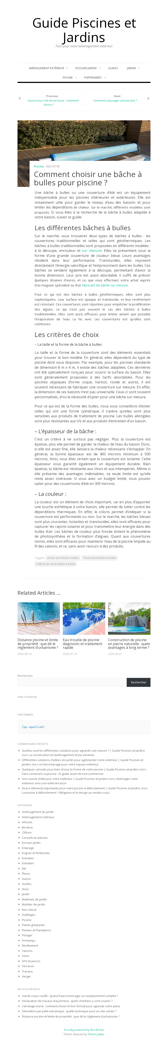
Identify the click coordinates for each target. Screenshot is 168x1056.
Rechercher (25, 676)
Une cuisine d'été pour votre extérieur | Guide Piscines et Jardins (65, 779)
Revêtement (30, 945)
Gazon (26, 879)
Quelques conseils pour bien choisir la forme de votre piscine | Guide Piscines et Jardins (80, 769)
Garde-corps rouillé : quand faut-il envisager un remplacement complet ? (70, 996)
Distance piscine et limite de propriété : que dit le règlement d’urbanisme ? (38, 643)
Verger (26, 976)
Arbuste (27, 822)
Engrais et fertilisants (36, 853)
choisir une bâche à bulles (63, 558)
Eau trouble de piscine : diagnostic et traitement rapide (82, 643)
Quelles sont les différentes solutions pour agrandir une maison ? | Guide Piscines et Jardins (83, 751)
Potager (27, 935)
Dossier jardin (85, 68)
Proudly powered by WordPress (84, 1030)
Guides (113, 68)
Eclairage (28, 848)
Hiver (25, 889)
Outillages (28, 915)
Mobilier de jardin (33, 904)
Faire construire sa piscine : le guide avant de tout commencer (63, 774)
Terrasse (28, 966)
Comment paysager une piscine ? (115, 100)
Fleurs (26, 873)
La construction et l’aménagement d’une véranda (61, 755)
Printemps (28, 940)
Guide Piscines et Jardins (84, 30)
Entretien (28, 858)
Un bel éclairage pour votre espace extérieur (69, 764)
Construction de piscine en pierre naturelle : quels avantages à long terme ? (129, 643)
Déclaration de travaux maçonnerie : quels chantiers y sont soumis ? (67, 1001)
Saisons (27, 951)
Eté (24, 868)
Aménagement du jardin (38, 812)
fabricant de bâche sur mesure (105, 285)
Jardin (131, 68)
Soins (25, 956)
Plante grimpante (33, 925)
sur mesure (92, 250)
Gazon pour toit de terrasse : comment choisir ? (53, 102)
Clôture (27, 832)
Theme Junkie (96, 1034)
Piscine (68, 77)
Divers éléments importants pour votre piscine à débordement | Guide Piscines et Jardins (81, 788)
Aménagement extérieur (46, 68)
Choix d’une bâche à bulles (99, 558)
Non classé (29, 910)
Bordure (27, 827)
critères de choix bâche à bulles (55, 564)
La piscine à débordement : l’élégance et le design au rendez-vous (66, 793)
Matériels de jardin (34, 899)
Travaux (27, 971)
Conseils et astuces (35, 838)
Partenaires (93, 77)
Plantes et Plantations (36, 930)
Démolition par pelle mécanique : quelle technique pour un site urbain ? (69, 1011)
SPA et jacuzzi (31, 961)
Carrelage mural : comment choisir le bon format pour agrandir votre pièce (71, 1006)
